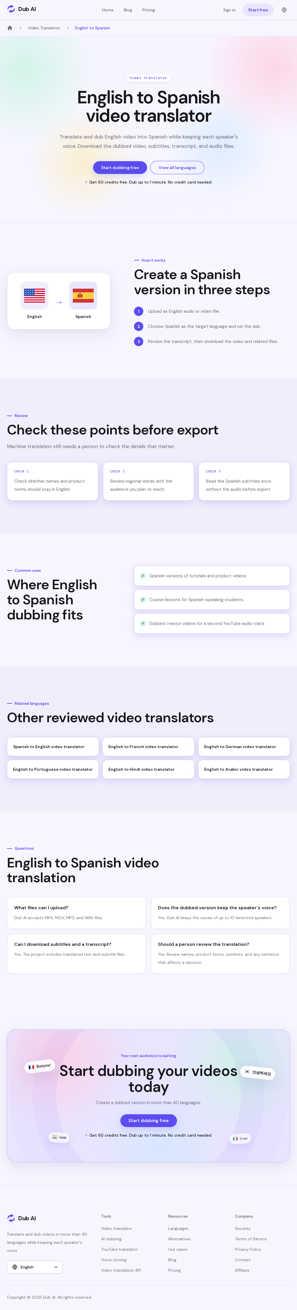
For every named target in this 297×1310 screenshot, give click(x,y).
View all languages (177, 167)
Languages (178, 1228)
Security (243, 1228)
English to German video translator (240, 746)
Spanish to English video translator (48, 746)
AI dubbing (111, 1238)
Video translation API (121, 1270)
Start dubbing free (120, 167)
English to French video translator (143, 746)
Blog (128, 9)
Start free (258, 9)
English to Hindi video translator (141, 769)
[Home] (10, 28)
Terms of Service (251, 1238)
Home (107, 9)
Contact (243, 1259)
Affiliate (242, 1270)
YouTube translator (119, 1249)
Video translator (116, 1228)
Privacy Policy (248, 1249)
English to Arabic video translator (238, 769)
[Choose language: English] (284, 10)
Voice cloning (113, 1259)
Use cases (177, 1249)
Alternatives (179, 1238)
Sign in (229, 9)
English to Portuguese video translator (53, 769)
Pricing (148, 9)
